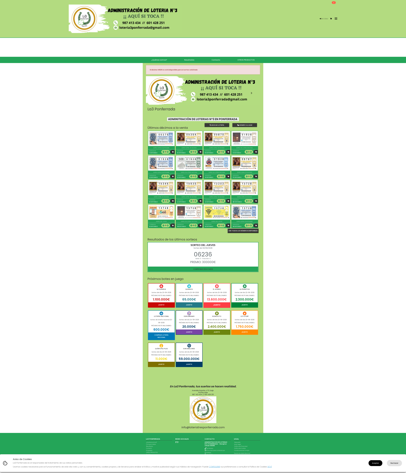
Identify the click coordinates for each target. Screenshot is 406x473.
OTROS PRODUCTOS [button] (246, 60)
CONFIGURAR (214, 466)
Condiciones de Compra (241, 450)
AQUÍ (269, 466)
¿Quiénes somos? (151, 442)
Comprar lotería (151, 444)
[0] (332, 19)
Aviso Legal (237, 444)
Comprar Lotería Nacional (161, 336)
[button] (154, 93)
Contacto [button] (216, 60)
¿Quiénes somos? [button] (159, 60)
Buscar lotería (217, 125)
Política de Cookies (240, 448)
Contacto (149, 448)
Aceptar (375, 463)
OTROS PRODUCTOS (152, 452)
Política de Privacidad (240, 446)
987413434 (210, 448)
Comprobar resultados (203, 269)
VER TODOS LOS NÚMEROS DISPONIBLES (243, 231)
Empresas (149, 450)
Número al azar (245, 125)
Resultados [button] (189, 60)
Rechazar (394, 463)
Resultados (149, 446)
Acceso (324, 19)
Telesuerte (237, 442)
